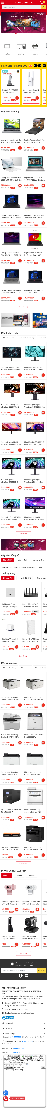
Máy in (35, 54)
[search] (43, 7)
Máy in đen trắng (9, 668)
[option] (23, 22)
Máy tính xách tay (10, 111)
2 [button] (18, 33)
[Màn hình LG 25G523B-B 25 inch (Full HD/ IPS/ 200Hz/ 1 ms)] (11, 503)
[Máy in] (35, 46)
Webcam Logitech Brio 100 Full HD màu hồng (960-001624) (10, 903)
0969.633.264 (18, 1048)
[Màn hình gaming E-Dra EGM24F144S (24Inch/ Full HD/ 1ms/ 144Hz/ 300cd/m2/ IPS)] (11, 353)
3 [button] (21, 33)
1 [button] (16, 33)
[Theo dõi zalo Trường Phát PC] (26, 975)
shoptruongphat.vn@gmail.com (22, 1013)
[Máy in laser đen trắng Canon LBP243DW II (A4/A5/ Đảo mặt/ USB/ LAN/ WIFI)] (11, 758)
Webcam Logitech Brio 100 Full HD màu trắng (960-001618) (31, 903)
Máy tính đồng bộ (10, 555)
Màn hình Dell (8, 338)
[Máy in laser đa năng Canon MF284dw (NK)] (35, 796)
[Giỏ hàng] (41, 2)
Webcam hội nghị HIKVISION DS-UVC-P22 (30, 938)
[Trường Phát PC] (23, 2)
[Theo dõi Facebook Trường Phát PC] (21, 975)
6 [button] (29, 33)
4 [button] (23, 33)
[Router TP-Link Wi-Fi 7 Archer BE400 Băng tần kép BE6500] (31, 592)
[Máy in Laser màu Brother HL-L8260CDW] (35, 721)
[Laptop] (7, 46)
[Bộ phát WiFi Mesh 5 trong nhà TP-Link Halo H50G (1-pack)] (10, 627)
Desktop (21, 54)
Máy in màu (25, 668)
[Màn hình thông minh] (15, 320)
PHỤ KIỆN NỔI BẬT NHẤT (14, 870)
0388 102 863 (27, 1041)
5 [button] (26, 33)
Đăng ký (41, 970)
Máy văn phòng (9, 663)
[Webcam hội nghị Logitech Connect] (10, 924)
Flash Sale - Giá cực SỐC (14, 65)
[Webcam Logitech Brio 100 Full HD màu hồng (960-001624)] (10, 889)
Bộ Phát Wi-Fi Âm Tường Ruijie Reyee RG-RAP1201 (9, 606)
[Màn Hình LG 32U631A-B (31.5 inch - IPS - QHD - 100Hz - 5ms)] (35, 428)
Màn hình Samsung (26, 338)
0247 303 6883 (22, 1009)
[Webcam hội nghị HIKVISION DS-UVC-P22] (31, 924)
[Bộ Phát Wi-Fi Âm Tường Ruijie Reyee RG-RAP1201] (10, 592)
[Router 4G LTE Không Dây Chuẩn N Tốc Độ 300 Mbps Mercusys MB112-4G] (31, 627)
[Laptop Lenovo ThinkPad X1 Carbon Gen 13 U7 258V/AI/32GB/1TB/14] (35, 239)
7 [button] (31, 33)
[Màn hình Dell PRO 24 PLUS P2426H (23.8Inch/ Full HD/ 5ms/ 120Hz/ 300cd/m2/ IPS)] (35, 353)
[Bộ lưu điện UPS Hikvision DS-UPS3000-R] (11, 796)
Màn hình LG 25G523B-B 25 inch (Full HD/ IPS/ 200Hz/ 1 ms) (10, 519)
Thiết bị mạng (8, 573)
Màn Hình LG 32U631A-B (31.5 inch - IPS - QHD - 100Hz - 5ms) (34, 444)
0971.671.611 (18, 1053)
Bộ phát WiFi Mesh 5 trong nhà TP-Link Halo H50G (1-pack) (10, 641)
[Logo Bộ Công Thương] (8, 1017)
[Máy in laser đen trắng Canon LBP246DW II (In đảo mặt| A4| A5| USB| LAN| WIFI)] (35, 683)
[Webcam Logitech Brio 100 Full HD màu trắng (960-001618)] (31, 889)
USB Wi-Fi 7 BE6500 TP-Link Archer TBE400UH (10, 92)
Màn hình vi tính (9, 333)
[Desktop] (21, 46)
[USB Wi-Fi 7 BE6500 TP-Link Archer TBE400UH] (10, 78)
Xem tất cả (23, 307)
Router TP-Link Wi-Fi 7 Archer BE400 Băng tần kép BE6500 (30, 606)
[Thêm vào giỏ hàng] (17, 98)
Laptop (7, 54)
